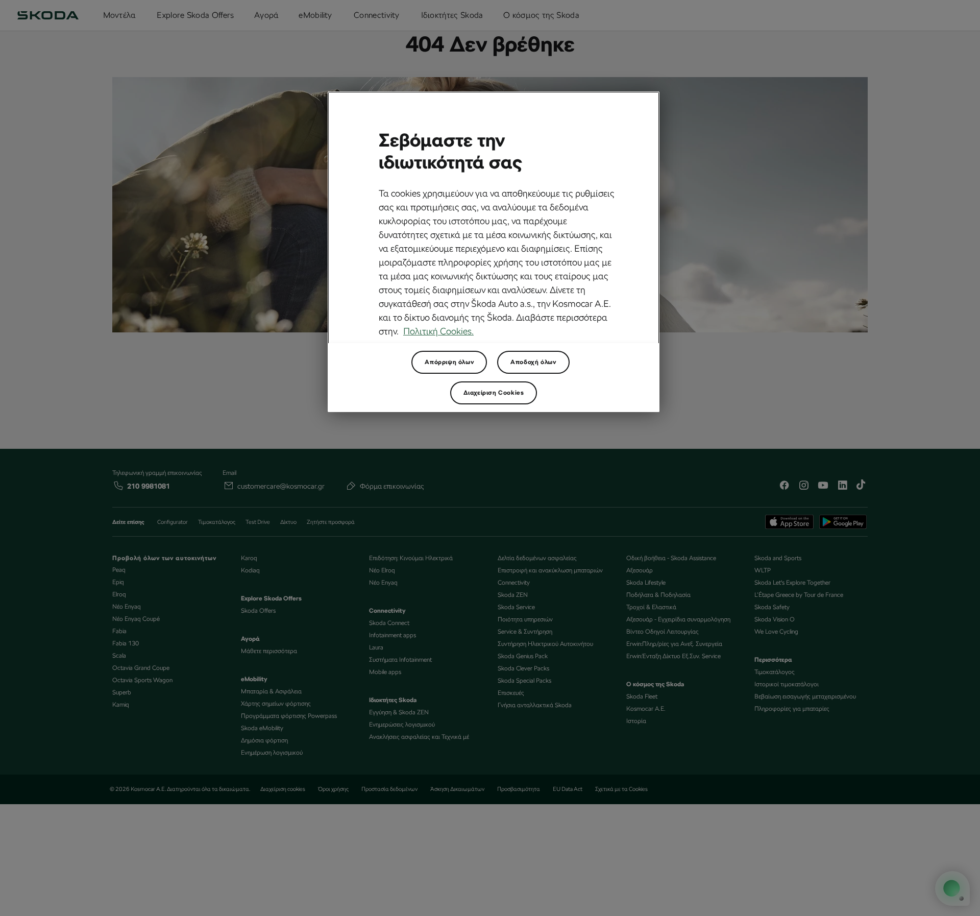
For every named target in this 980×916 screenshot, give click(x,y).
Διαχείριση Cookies (493, 392)
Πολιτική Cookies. (438, 331)
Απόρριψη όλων (449, 362)
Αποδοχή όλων (533, 362)
